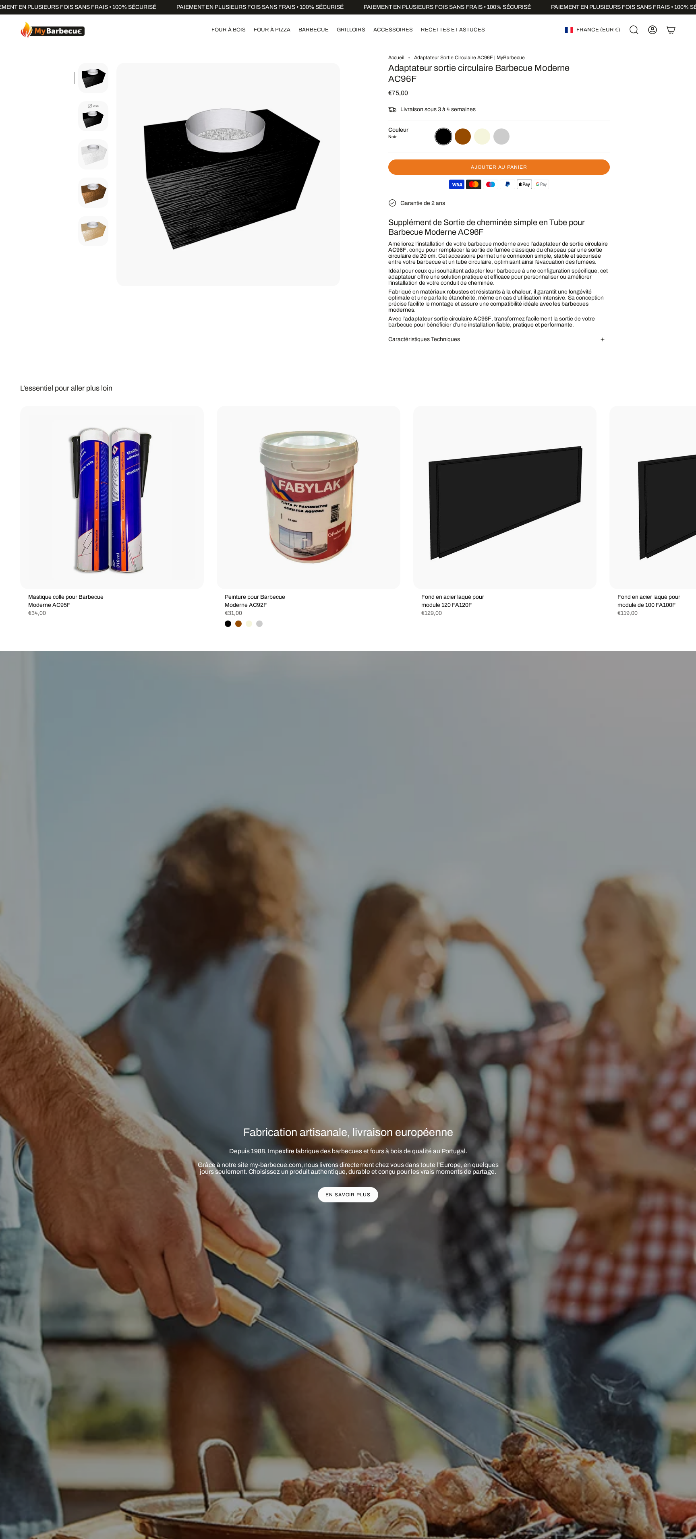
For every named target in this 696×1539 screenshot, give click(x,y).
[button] (228, 30)
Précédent (116, 175)
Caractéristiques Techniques (424, 339)
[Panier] (671, 30)
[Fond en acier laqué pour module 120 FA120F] (505, 498)
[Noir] (228, 624)
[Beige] (249, 624)
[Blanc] (259, 624)
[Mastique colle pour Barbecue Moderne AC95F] (112, 498)
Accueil (396, 57)
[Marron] (238, 624)
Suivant (684, 498)
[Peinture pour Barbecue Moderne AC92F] (308, 498)
